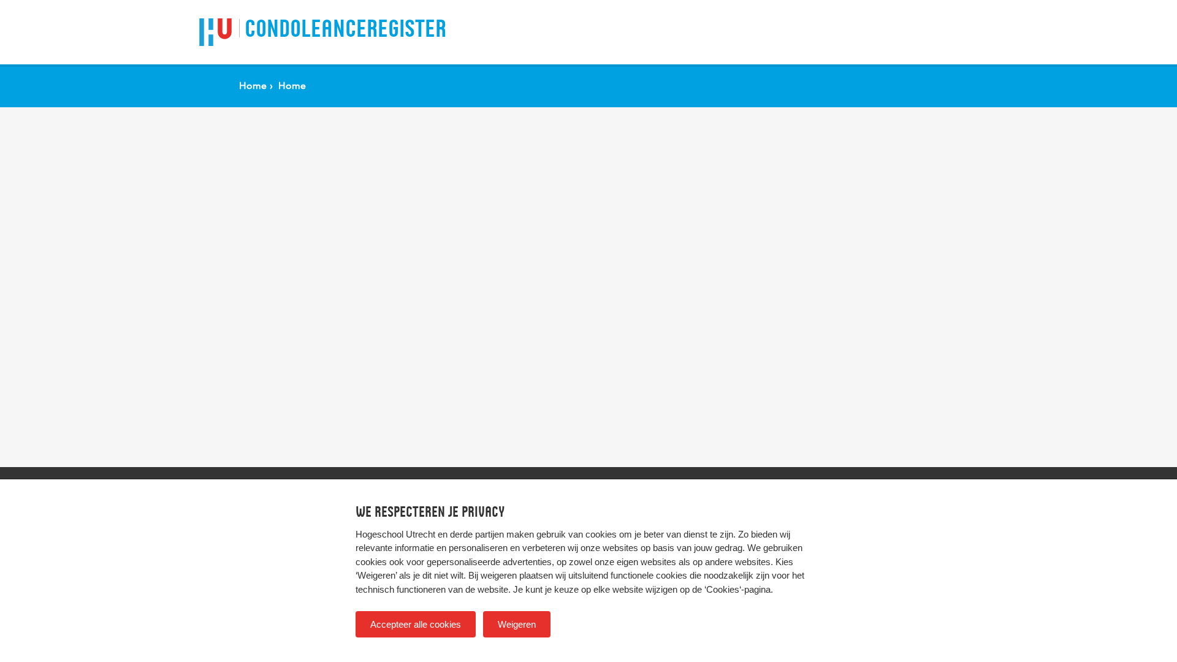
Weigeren (517, 624)
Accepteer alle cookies (415, 624)
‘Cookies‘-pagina (737, 589)
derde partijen (477, 534)
